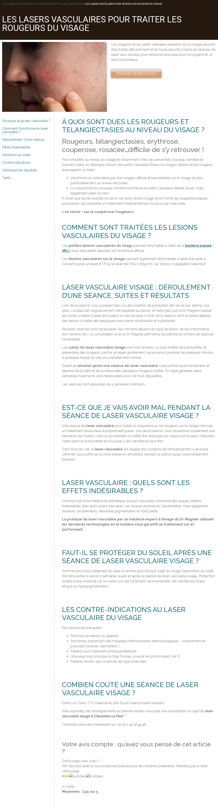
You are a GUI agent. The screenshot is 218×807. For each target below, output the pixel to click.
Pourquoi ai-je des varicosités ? (26, 121)
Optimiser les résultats (19, 170)
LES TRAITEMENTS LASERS (28, 3)
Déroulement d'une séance (23, 140)
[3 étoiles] (68, 776)
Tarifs (6, 178)
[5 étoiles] (94, 776)
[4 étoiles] (78, 776)
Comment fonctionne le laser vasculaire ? (25, 130)
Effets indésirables (16, 147)
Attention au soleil (16, 155)
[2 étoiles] (66, 776)
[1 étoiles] (63, 776)
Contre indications (16, 163)
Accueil (6, 3)
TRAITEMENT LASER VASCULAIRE (64, 3)
